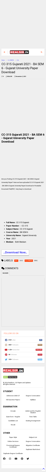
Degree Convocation (33, 396)
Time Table (33, 417)
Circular (13, 411)
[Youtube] (16, 459)
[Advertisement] (21, 25)
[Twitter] (28, 459)
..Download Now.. (15, 252)
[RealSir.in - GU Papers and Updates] (19, 53)
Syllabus (33, 400)
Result (13, 425)
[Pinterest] (22, 459)
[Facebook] (4, 459)
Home (3, 60)
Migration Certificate (33, 445)
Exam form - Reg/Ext (13, 417)
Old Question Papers (13, 400)
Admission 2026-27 (13, 396)
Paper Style (13, 437)
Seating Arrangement (33, 421)
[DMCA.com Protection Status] (10, 378)
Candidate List (13, 421)
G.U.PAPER (11, 60)
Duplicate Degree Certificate (13, 453)
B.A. (18, 60)
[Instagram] (10, 459)
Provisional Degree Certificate (13, 446)
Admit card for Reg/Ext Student (33, 412)
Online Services (13, 441)
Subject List (33, 437)
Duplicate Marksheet (33, 449)
